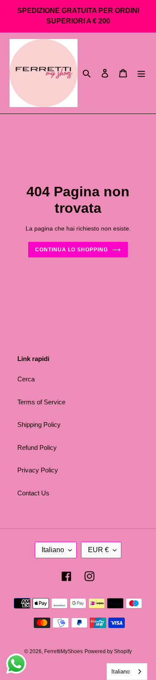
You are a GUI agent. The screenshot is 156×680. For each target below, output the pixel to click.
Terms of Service (41, 402)
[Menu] (141, 73)
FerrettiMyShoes (63, 651)
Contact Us (33, 493)
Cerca (26, 379)
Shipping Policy (39, 424)
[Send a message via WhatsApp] (16, 664)
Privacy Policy (37, 470)
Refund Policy (37, 447)
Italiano (53, 549)
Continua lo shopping (71, 250)
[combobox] (127, 671)
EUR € (98, 549)
